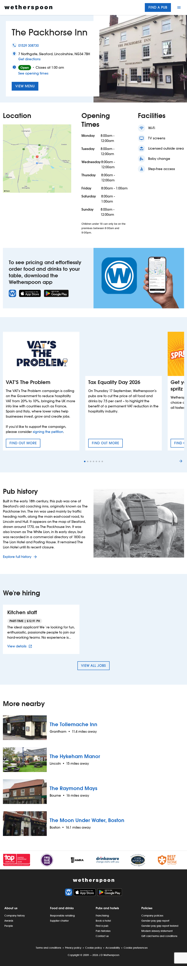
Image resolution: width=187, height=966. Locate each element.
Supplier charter (59, 920)
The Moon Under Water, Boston (87, 820)
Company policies (152, 915)
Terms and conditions (48, 947)
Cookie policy (93, 947)
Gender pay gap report (155, 920)
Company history (14, 915)
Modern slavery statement (157, 931)
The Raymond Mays (73, 788)
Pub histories (103, 931)
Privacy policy (73, 947)
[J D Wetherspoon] (28, 7)
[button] (84, 461)
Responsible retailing (62, 915)
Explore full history (17, 557)
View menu (25, 86)
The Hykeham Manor (75, 756)
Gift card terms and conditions (159, 936)
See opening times (33, 73)
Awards (8, 920)
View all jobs (93, 665)
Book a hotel (103, 920)
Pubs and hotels (107, 908)
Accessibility (113, 947)
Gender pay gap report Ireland (159, 925)
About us (10, 908)
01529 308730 (28, 45)
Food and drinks (62, 908)
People (8, 925)
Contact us (102, 936)
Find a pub (157, 7)
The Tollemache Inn (73, 724)
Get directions (29, 59)
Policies (146, 908)
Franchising (102, 915)
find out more (24, 444)
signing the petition (48, 432)
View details (20, 646)
